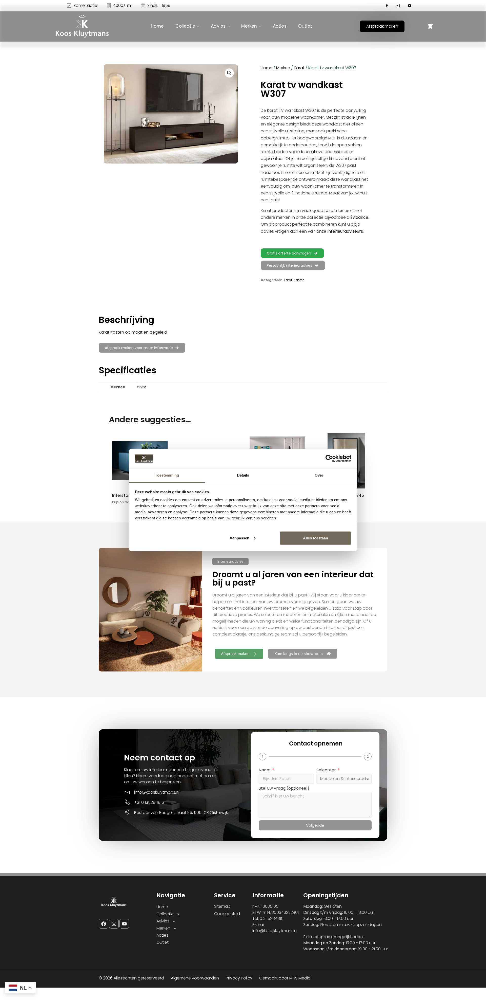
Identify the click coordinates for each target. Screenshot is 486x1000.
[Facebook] (103, 924)
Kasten (299, 280)
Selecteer (326, 770)
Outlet (305, 26)
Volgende (315, 825)
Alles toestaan (315, 538)
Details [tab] (243, 475)
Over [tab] (319, 475)
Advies (218, 26)
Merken (249, 26)
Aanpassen (239, 538)
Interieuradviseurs (345, 231)
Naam (265, 770)
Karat (299, 68)
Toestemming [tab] (167, 475)
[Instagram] (114, 924)
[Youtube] (124, 924)
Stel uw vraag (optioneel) (284, 788)
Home (157, 26)
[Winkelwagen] (430, 26)
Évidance (359, 217)
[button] (229, 73)
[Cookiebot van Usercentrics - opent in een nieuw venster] (329, 458)
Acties (280, 26)
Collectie (185, 26)
